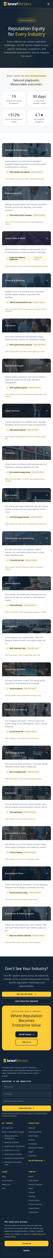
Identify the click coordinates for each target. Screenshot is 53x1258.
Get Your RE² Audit (24, 994)
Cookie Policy (36, 1234)
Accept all (26, 1243)
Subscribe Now (25, 1108)
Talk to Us (26, 1042)
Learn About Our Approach (26, 1001)
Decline (26, 1250)
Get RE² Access (25, 1034)
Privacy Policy (10, 1237)
